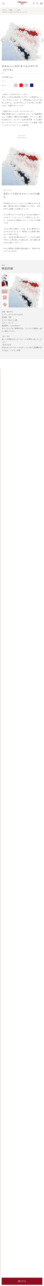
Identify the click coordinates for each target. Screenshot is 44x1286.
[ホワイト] (10, 86)
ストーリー (22, 135)
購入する (22, 1281)
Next (42, 40)
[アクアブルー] (26, 86)
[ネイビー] (31, 86)
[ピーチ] (16, 86)
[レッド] (21, 86)
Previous (1, 40)
